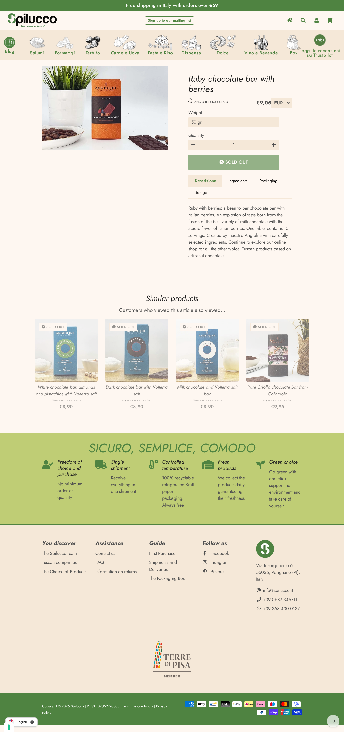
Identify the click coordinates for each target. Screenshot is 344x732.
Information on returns (116, 571)
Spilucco (77, 706)
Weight (195, 112)
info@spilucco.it (277, 590)
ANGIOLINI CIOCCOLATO (210, 101)
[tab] (205, 181)
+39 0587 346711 (279, 599)
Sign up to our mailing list (169, 20)
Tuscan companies (59, 562)
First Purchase (162, 553)
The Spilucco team (59, 553)
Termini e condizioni (137, 706)
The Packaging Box (167, 578)
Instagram (219, 562)
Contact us (105, 553)
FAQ (99, 562)
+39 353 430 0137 (281, 608)
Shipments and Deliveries (163, 566)
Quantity (196, 135)
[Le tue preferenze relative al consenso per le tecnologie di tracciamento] (9, 727)
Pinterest (217, 571)
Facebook (219, 553)
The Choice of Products (64, 571)
